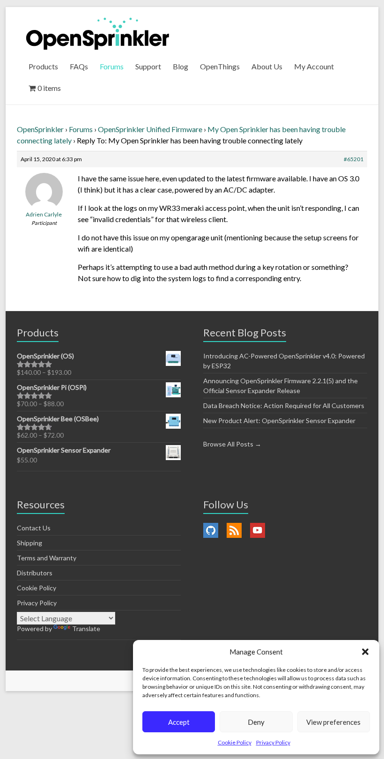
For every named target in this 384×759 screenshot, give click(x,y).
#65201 (353, 159)
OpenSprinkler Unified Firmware (150, 129)
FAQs (79, 66)
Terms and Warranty (46, 558)
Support (148, 66)
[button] (365, 651)
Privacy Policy (273, 742)
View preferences (333, 722)
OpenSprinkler (40, 129)
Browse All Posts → (232, 444)
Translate (86, 628)
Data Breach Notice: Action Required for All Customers (283, 405)
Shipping (29, 543)
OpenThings (220, 66)
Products (43, 66)
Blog (180, 66)
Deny (256, 722)
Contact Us (34, 528)
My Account (314, 66)
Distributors (34, 573)
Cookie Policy (234, 742)
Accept (179, 722)
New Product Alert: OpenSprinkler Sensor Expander (279, 420)
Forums (112, 66)
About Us (266, 66)
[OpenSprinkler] (97, 33)
